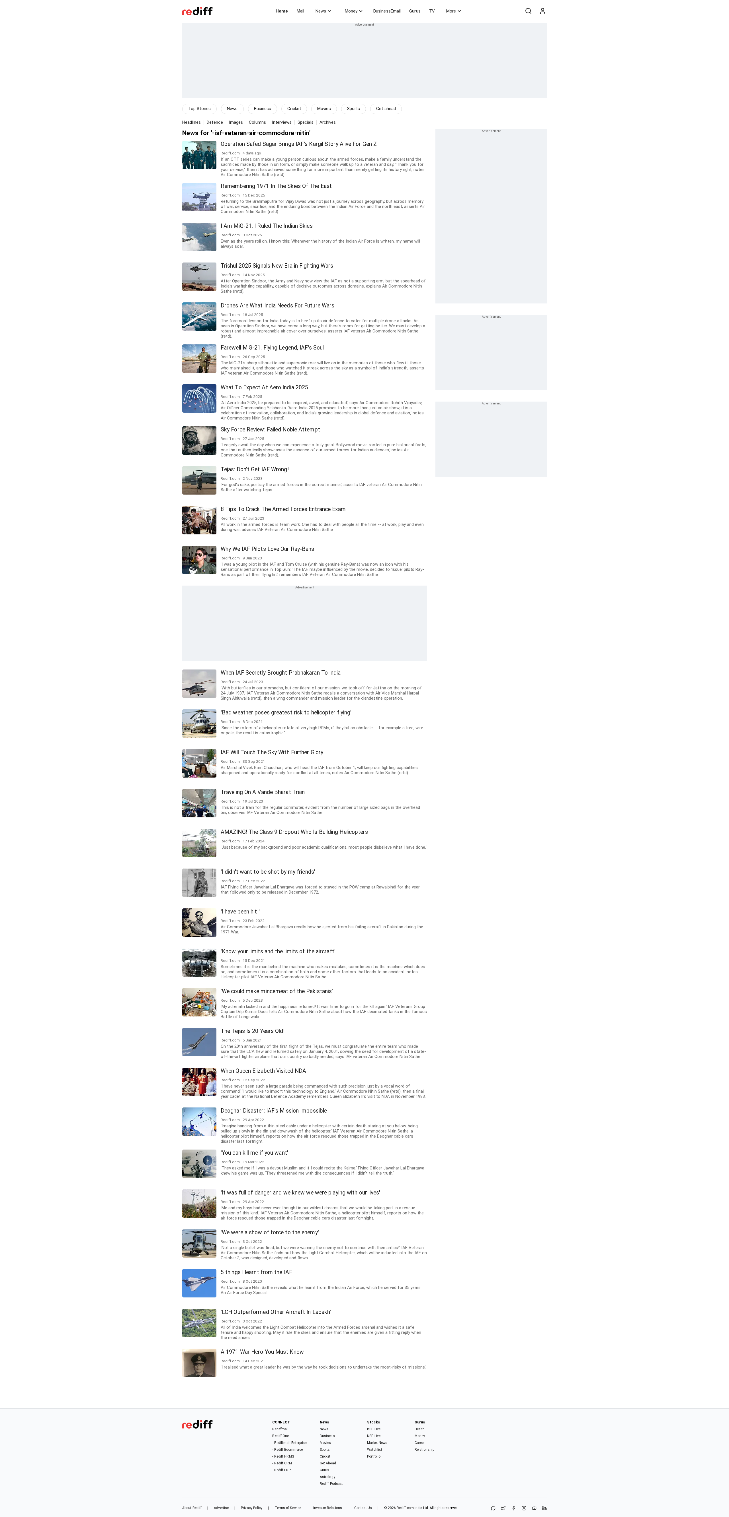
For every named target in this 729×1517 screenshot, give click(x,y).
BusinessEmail (387, 11)
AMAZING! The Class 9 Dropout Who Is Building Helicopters (294, 832)
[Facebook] (513, 1508)
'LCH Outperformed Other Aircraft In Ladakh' (276, 1312)
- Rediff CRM (282, 1463)
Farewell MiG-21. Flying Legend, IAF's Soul (272, 347)
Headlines (191, 122)
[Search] (528, 11)
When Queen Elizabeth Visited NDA (263, 1071)
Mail (300, 11)
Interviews (282, 122)
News (321, 11)
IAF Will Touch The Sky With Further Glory (272, 752)
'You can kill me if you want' (254, 1153)
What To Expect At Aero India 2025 (264, 387)
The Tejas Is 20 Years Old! (253, 1031)
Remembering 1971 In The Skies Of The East (276, 186)
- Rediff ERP (281, 1470)
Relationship (424, 1450)
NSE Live (373, 1436)
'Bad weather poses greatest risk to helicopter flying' (286, 712)
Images (236, 122)
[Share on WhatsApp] (493, 1508)
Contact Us (363, 1508)
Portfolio (373, 1456)
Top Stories (199, 108)
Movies (324, 108)
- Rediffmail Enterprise (289, 1443)
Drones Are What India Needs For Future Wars (277, 305)
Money (351, 11)
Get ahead (386, 108)
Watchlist (374, 1450)
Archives (328, 122)
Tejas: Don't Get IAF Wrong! (255, 469)
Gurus (415, 11)
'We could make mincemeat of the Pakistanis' (277, 991)
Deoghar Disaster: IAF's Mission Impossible (274, 1110)
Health (420, 1429)
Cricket (294, 108)
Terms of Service (288, 1508)
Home (282, 11)
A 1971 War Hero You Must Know (262, 1352)
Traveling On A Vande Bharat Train (263, 792)
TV (432, 11)
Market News (377, 1443)
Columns (257, 122)
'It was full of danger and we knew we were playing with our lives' (300, 1192)
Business (262, 108)
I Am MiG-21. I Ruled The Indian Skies (267, 226)
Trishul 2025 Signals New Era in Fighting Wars (277, 266)
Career (420, 1443)
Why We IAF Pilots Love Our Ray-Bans (267, 549)
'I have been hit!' (240, 911)
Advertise (221, 1508)
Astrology (327, 1477)
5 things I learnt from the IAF (256, 1272)
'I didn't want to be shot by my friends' (268, 872)
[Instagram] (524, 1508)
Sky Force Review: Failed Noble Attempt (270, 429)
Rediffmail (280, 1429)
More (451, 11)
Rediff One (280, 1436)
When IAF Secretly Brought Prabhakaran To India (281, 672)
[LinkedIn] (544, 1508)
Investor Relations (327, 1508)
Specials (306, 122)
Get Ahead (328, 1463)
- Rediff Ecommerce (287, 1450)
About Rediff (192, 1508)
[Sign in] (542, 11)
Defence (215, 122)
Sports (353, 108)
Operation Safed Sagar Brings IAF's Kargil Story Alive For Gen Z (299, 144)
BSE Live (373, 1429)
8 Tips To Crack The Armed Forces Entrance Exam (283, 509)
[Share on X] (503, 1508)
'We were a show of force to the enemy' (270, 1232)
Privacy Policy (251, 1508)
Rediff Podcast (331, 1484)
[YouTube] (534, 1508)
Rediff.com (405, 1508)
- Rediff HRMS (283, 1456)
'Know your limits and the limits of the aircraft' (278, 951)
